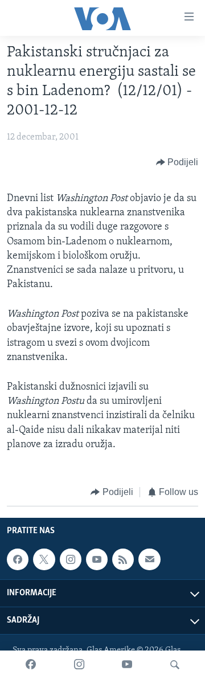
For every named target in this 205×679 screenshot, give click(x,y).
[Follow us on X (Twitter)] (44, 560)
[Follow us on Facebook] (17, 560)
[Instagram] (79, 665)
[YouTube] (127, 665)
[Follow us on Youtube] (97, 560)
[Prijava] (149, 560)
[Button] (177, 162)
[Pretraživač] (175, 665)
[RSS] (123, 560)
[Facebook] (30, 665)
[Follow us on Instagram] (70, 560)
